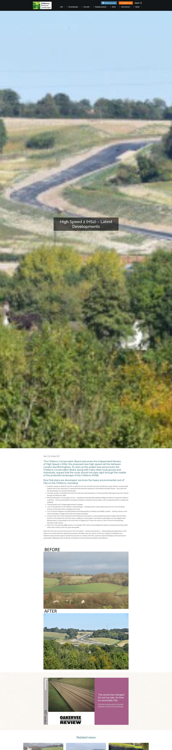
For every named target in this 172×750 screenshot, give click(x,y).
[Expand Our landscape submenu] (80, 7)
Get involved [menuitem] (125, 7)
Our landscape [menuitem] (73, 7)
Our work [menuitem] (86, 7)
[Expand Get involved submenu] (131, 7)
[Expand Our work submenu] (91, 7)
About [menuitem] (137, 7)
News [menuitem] (114, 7)
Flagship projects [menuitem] (100, 7)
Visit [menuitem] (61, 7)
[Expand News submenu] (117, 7)
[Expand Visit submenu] (64, 7)
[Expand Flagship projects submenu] (108, 7)
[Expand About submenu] (141, 7)
